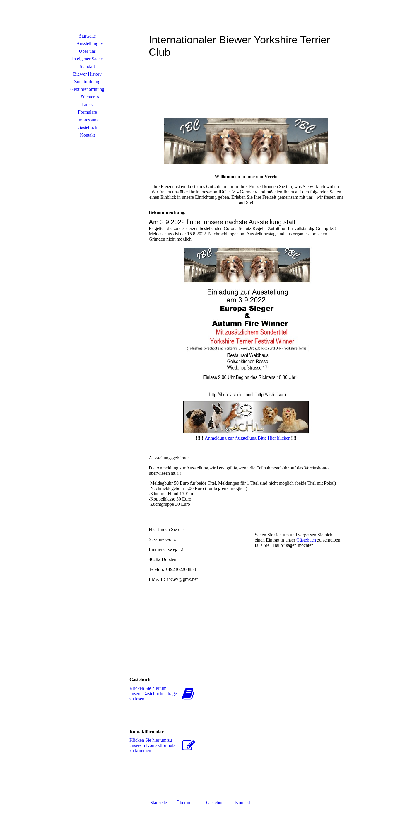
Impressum (87, 119)
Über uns (87, 51)
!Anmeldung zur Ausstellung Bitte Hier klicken (246, 437)
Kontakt (87, 134)
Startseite (87, 35)
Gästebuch (87, 127)
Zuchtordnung (87, 81)
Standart (87, 66)
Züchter (87, 96)
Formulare (87, 112)
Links (87, 104)
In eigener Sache (87, 58)
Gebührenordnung (87, 89)
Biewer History (87, 74)
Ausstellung (87, 43)
